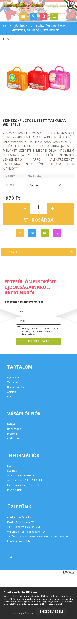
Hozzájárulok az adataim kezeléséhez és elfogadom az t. (41, 331)
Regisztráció (14, 429)
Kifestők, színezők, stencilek (35, 30)
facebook (11, 557)
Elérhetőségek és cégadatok (23, 485)
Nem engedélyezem (22, 613)
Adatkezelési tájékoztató (21, 475)
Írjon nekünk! (14, 489)
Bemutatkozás (15, 387)
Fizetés (11, 466)
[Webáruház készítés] (68, 572)
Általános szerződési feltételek (25, 480)
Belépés (12, 424)
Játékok (21, 26)
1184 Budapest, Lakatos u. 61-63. (25, 526)
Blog (9, 396)
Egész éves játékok (51, 26)
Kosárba (42, 220)
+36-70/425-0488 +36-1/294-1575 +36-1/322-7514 (42, 536)
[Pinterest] (9, 39)
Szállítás (12, 470)
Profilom (12, 433)
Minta (10, 185)
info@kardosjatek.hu (19, 541)
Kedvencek (13, 438)
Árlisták (11, 392)
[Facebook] (5, 39)
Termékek (13, 382)
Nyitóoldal (13, 377)
